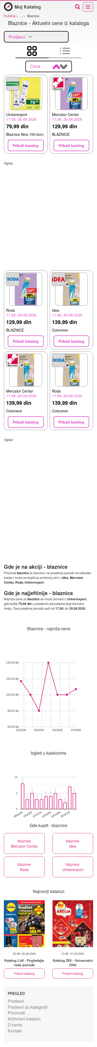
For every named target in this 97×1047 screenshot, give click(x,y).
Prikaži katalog (24, 973)
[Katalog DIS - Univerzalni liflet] (73, 923)
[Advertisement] (48, 214)
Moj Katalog (27, 6)
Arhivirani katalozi (24, 1019)
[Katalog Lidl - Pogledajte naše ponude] (24, 923)
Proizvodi (16, 1013)
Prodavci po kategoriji (28, 1007)
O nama (15, 1025)
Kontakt (15, 1031)
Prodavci (16, 1001)
